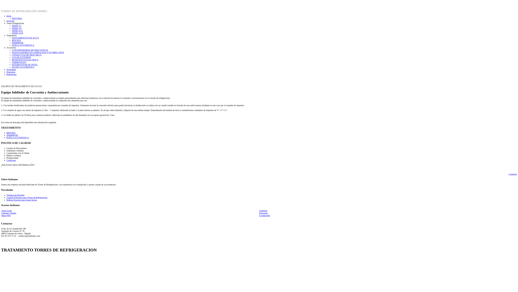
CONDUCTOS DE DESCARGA (27, 55)
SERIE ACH (17, 33)
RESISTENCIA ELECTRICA (25, 60)
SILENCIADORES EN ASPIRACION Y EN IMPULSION (38, 52)
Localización (264, 215)
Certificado (11, 160)
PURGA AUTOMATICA (23, 45)
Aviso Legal (6, 211)
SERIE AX (17, 28)
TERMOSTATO (19, 62)
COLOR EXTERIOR (21, 57)
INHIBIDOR (12, 135)
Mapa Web (6, 215)
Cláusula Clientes (8, 213)
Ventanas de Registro (15, 195)
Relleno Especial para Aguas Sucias (21, 200)
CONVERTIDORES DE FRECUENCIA (30, 50)
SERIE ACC (17, 30)
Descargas (263, 213)
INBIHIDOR (17, 43)
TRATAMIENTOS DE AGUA (25, 38)
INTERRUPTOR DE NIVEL (25, 65)
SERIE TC (16, 26)
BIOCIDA (16, 40)
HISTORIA (17, 18)
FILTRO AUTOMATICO (23, 67)
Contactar (513, 174)
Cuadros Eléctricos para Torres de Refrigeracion (26, 197)
